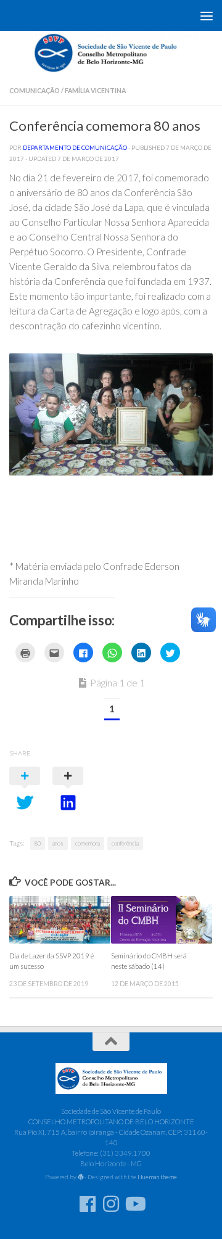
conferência (125, 843)
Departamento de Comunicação (75, 147)
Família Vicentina (95, 90)
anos (58, 843)
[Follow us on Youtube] (134, 1204)
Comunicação (34, 90)
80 (38, 843)
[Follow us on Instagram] (111, 1204)
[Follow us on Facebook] (87, 1204)
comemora (87, 843)
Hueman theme (157, 1176)
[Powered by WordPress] (81, 1177)
